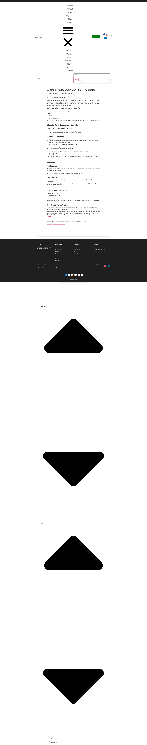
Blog (68, 21)
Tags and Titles (69, 4)
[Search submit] (74, 77)
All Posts (39, 78)
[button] (68, 36)
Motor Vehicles (70, 16)
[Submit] (56, 267)
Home (67, 2)
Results (76, 79)
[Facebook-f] (103, 34)
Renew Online (69, 14)
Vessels (69, 18)
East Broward (70, 8)
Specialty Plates (69, 5)
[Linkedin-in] (105, 38)
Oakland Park (70, 9)
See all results (77, 81)
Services (69, 22)
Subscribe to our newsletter (44, 264)
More (67, 15)
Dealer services (70, 19)
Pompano (69, 11)
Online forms (70, 70)
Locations (68, 6)
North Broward (70, 12)
